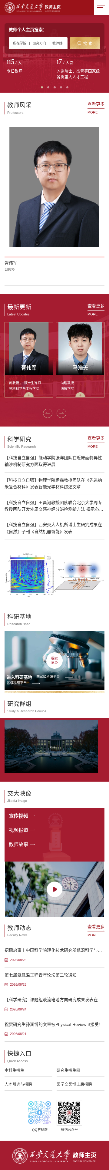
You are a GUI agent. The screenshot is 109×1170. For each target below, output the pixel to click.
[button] (8, 216)
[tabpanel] (29, 66)
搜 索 (87, 43)
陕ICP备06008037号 (73, 1154)
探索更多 (54, 591)
